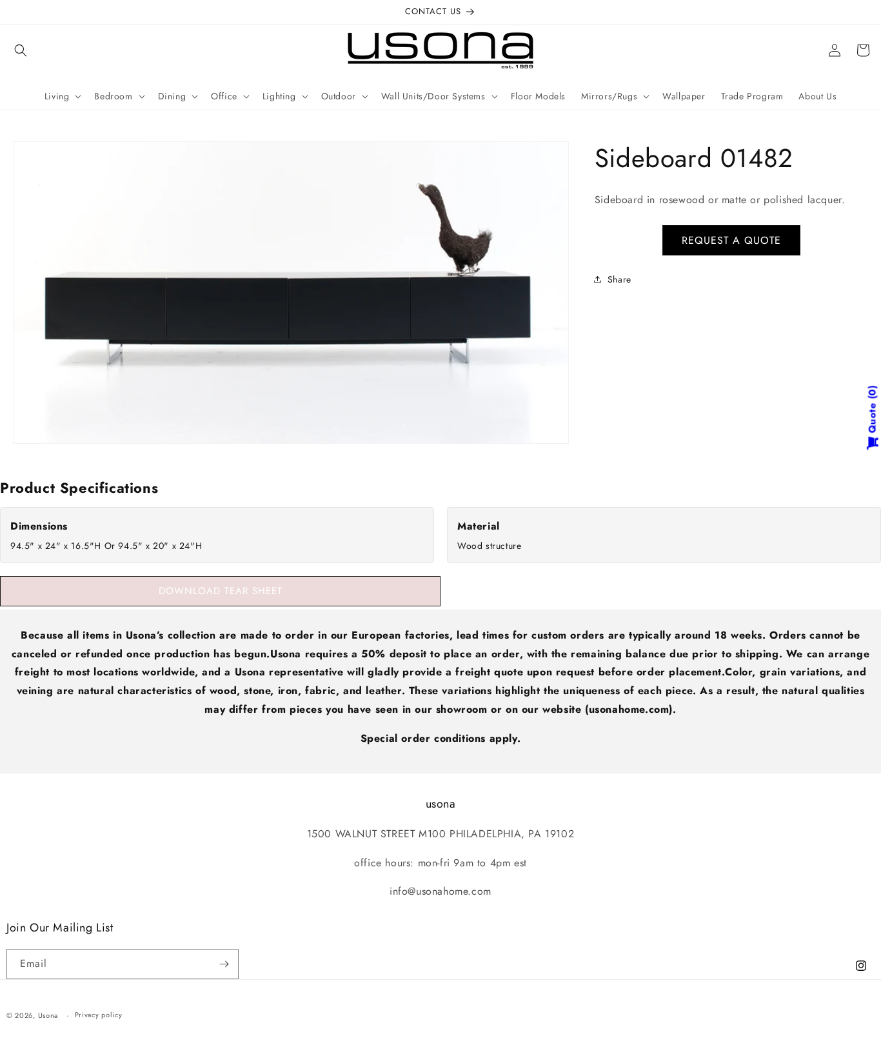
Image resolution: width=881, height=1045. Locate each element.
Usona (48, 1015)
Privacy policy (99, 1015)
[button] (20, 50)
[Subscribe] (224, 964)
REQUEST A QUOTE (731, 240)
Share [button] (619, 279)
